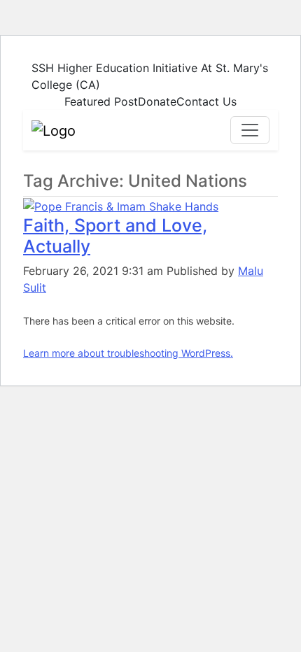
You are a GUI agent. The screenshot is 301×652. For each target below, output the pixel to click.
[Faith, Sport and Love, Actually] (120, 205)
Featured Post (101, 101)
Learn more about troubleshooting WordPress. (128, 353)
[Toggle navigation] (250, 130)
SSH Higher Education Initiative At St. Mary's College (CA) (149, 76)
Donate (157, 101)
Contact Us (206, 101)
